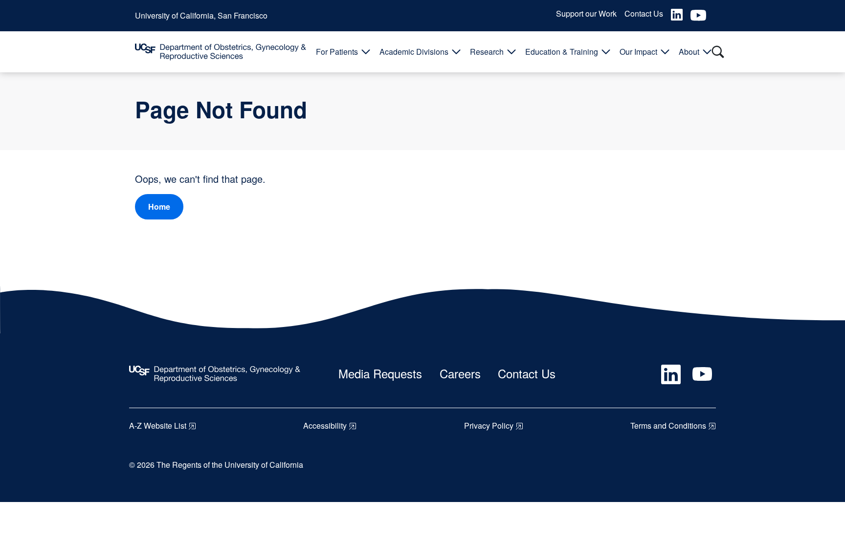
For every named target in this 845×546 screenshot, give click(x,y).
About (689, 51)
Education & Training (561, 51)
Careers (460, 373)
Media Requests (380, 373)
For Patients (337, 51)
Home (159, 206)
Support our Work (586, 13)
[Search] (718, 52)
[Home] (220, 52)
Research (487, 51)
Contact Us (643, 13)
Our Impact (638, 51)
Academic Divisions (413, 51)
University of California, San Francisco (201, 15)
